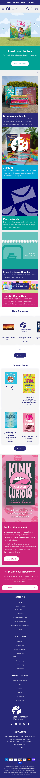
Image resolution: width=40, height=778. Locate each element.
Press (20, 688)
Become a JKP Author (20, 680)
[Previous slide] (12, 72)
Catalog (20, 629)
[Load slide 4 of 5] (22, 72)
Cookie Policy (20, 665)
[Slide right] (24, 349)
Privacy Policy (20, 661)
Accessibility (20, 668)
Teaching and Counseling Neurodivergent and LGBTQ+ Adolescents (29, 399)
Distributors (20, 614)
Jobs (20, 684)
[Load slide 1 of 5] (15, 72)
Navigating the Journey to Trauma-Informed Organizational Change (10, 435)
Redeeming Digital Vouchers (20, 625)
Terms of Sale (20, 653)
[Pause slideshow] (38, 72)
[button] (3, 8)
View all (20, 355)
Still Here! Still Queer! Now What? (29, 437)
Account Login (20, 645)
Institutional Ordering (20, 610)
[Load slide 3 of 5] (20, 72)
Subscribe (8, 587)
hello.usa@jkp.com (20, 744)
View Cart (20, 641)
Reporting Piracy (20, 700)
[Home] (12, 9)
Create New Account (20, 649)
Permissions (20, 696)
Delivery (20, 602)
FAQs (20, 692)
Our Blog (20, 747)
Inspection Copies (20, 606)
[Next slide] (28, 72)
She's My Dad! (10, 387)
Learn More (20, 63)
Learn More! (11, 559)
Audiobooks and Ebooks (20, 617)
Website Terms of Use (20, 657)
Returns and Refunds (20, 621)
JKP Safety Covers (8, 337)
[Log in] (32, 8)
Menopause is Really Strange (25, 338)
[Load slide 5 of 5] (24, 72)
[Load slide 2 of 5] (18, 72)
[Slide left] (16, 349)
